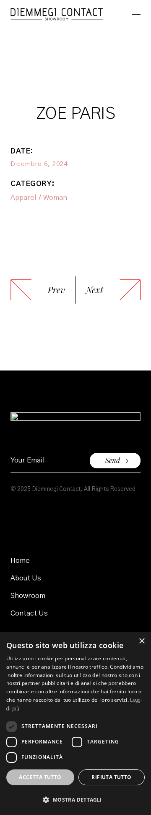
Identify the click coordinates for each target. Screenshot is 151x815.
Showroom (27, 595)
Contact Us (29, 613)
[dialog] (75, 723)
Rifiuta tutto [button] (111, 777)
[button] (75, 799)
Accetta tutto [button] (40, 777)
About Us (25, 578)
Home (20, 560)
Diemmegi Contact (56, 489)
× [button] (141, 641)
